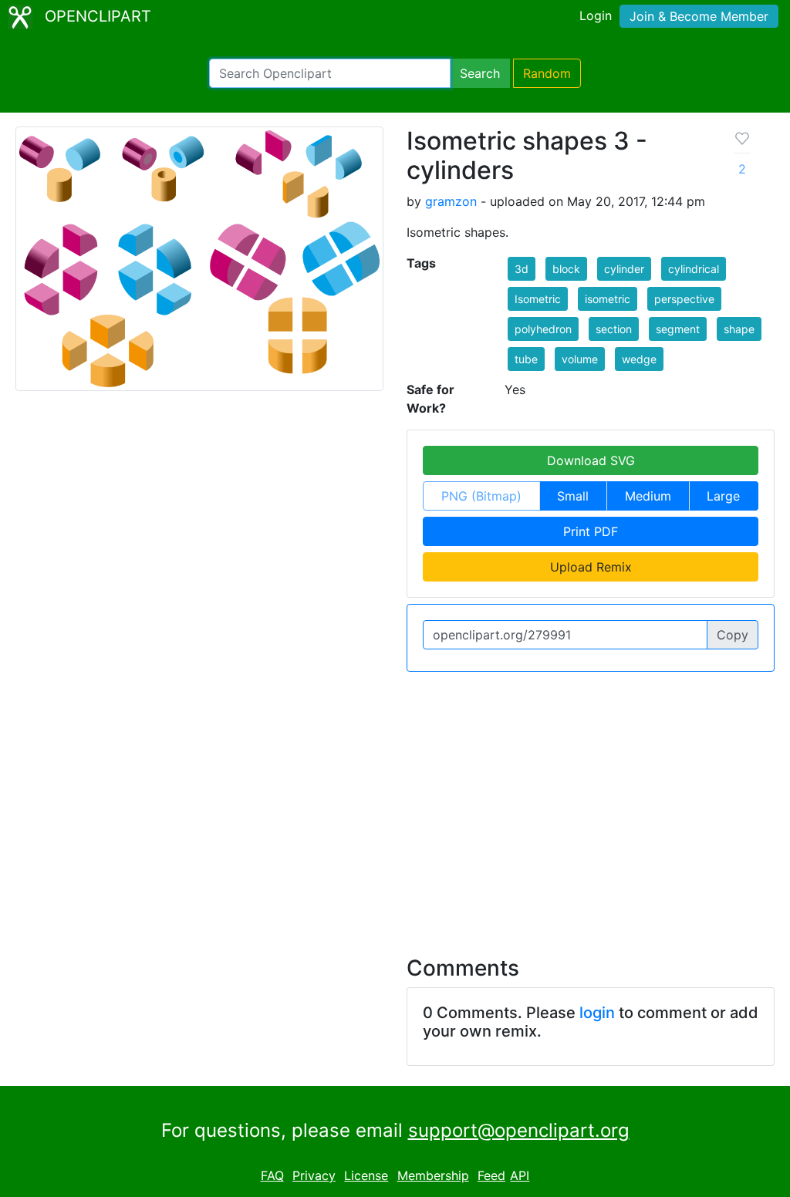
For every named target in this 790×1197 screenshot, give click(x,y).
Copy (732, 634)
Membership (433, 1175)
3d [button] (521, 268)
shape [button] (739, 328)
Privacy (314, 1175)
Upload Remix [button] (591, 567)
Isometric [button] (538, 298)
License (366, 1175)
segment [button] (678, 328)
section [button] (614, 328)
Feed (491, 1175)
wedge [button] (639, 359)
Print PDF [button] (590, 531)
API (519, 1175)
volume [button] (580, 359)
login (597, 1012)
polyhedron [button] (543, 328)
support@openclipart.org (519, 1130)
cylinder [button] (624, 268)
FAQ (272, 1175)
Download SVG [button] (591, 460)
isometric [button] (607, 298)
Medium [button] (648, 496)
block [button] (566, 268)
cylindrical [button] (693, 268)
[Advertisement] (395, 804)
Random (547, 73)
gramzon (451, 201)
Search (480, 73)
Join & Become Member (699, 16)
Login (595, 15)
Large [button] (723, 496)
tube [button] (526, 359)
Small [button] (573, 496)
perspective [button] (684, 298)
